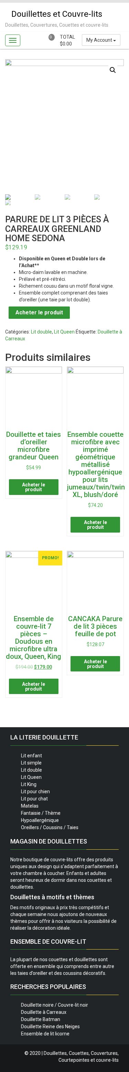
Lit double (41, 332)
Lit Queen (64, 332)
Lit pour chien (35, 791)
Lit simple (31, 763)
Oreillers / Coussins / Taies (49, 827)
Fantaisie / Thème (41, 813)
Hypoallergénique (40, 820)
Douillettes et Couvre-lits (56, 14)
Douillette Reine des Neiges (50, 1026)
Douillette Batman (40, 1019)
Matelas (30, 806)
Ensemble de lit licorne (45, 1033)
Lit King (28, 784)
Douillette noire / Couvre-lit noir (54, 1005)
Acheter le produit (39, 312)
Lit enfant (31, 755)
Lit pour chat (34, 798)
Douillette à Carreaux (43, 1012)
